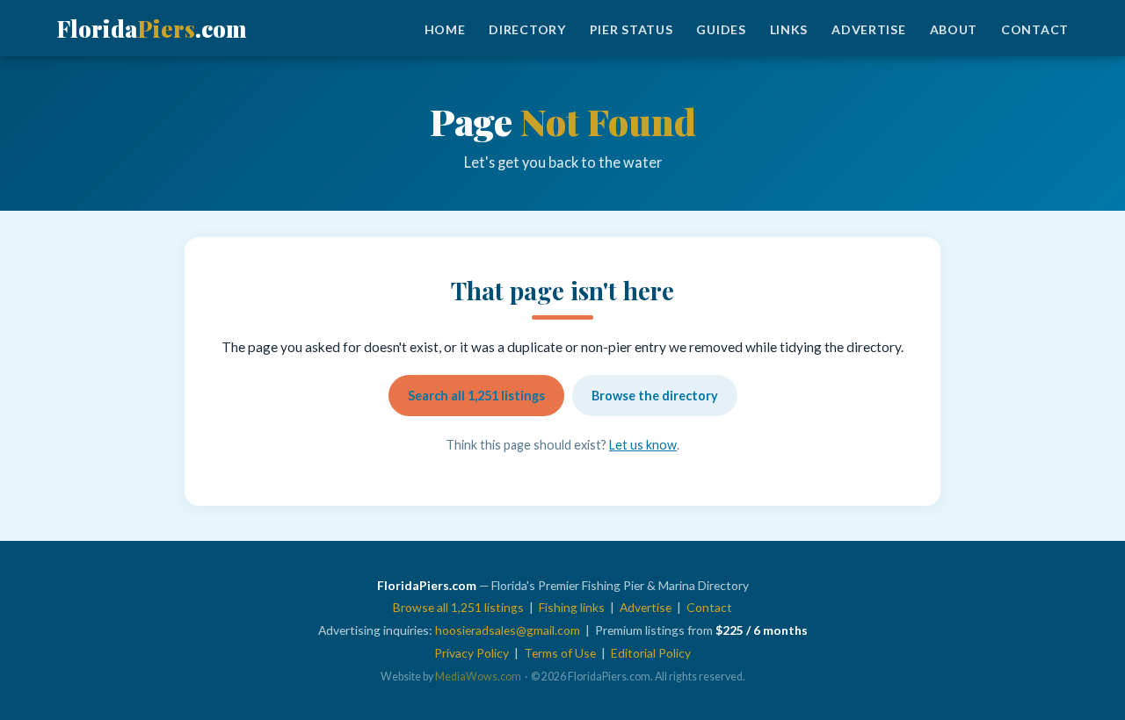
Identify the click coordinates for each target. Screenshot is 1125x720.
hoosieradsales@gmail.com (507, 630)
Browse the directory (655, 395)
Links (789, 29)
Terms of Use (560, 652)
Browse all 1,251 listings (458, 607)
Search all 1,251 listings (476, 395)
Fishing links (572, 607)
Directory (527, 29)
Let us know (643, 444)
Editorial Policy (651, 652)
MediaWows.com (478, 676)
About (954, 29)
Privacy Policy (471, 652)
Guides (720, 29)
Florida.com (151, 28)
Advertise (868, 29)
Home (445, 29)
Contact (1035, 29)
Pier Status (631, 29)
